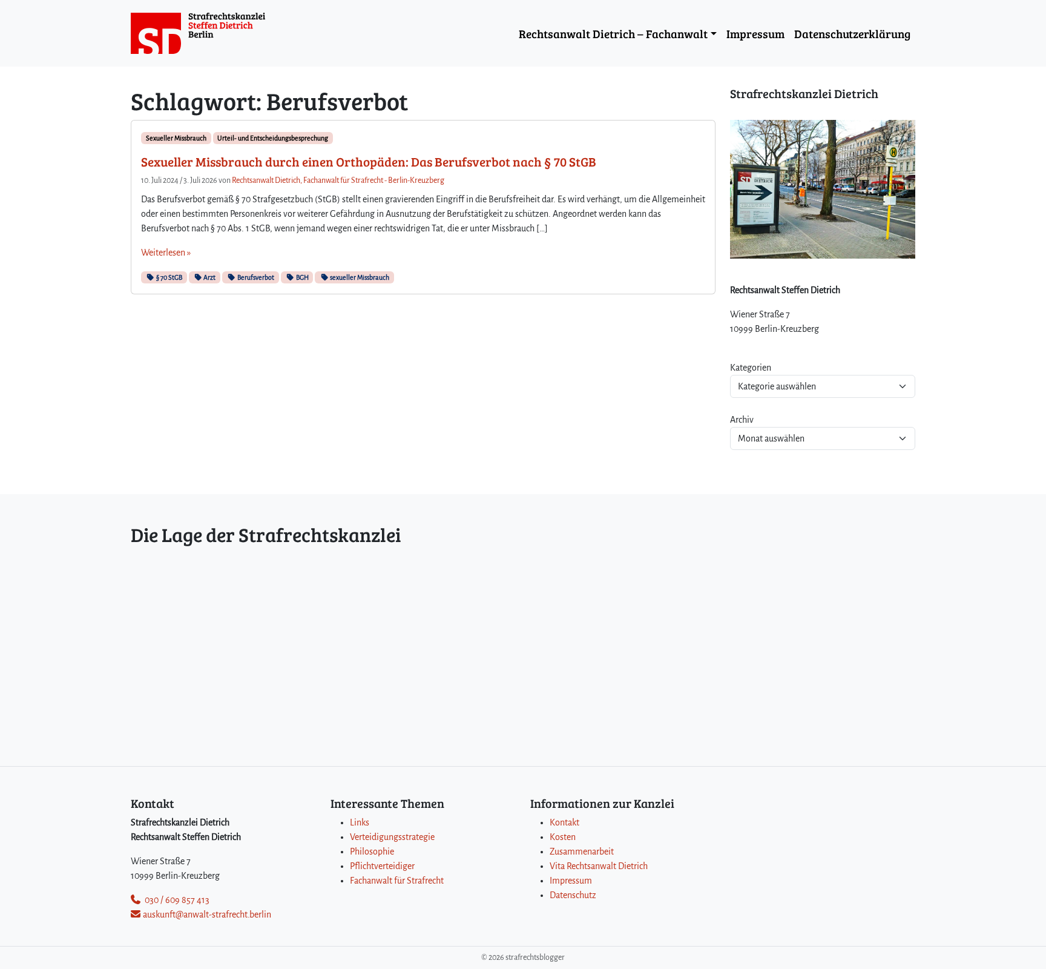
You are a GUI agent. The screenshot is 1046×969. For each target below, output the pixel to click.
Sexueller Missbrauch (176, 138)
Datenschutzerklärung (852, 33)
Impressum (755, 33)
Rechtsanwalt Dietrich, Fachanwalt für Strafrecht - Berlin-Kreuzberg (338, 180)
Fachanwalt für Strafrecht (397, 880)
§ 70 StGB (168, 277)
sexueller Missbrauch (359, 277)
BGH (302, 277)
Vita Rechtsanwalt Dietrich (599, 866)
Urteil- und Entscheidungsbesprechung (272, 138)
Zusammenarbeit (582, 851)
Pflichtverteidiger (382, 866)
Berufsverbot (255, 277)
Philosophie (372, 851)
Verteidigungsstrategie (392, 837)
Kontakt (564, 822)
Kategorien (750, 367)
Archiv (742, 420)
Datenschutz (573, 895)
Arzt (208, 277)
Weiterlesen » (166, 252)
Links (359, 822)
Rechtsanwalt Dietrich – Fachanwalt (613, 33)
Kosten (563, 837)
